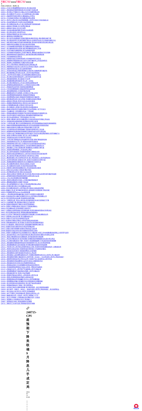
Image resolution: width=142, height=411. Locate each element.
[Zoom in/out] (27, 406)
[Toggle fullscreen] (27, 404)
